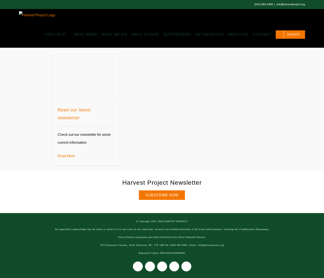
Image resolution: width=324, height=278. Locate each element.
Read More (66, 156)
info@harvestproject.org (290, 4)
